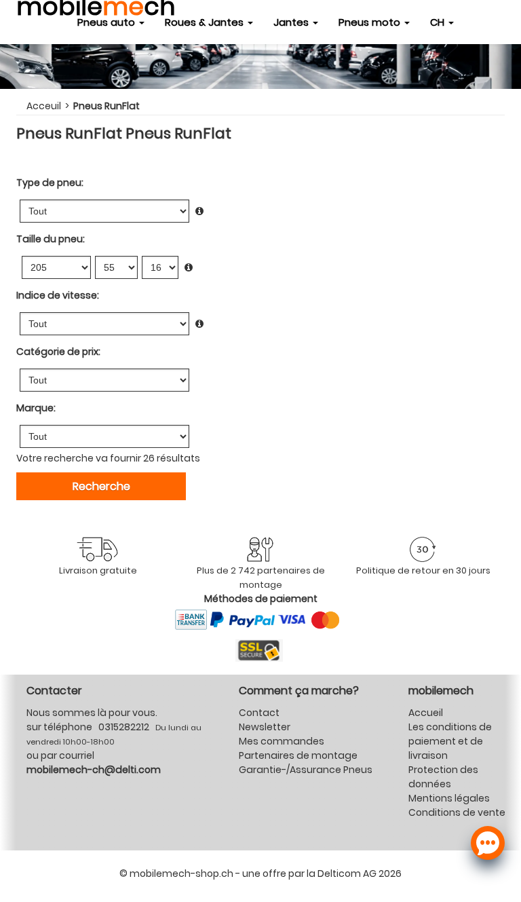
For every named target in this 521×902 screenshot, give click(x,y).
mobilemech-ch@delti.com (93, 769)
